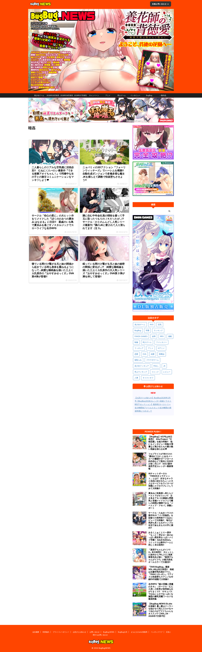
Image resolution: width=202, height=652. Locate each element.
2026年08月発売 (66, 95)
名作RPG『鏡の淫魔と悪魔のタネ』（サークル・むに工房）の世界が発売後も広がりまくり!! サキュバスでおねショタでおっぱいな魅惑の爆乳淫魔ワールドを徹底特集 (160, 591)
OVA (144, 354)
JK (164, 366)
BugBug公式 (122, 632)
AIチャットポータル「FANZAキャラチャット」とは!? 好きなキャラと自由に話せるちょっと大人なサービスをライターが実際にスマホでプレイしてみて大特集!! (160, 481)
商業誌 (161, 354)
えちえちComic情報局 (139, 632)
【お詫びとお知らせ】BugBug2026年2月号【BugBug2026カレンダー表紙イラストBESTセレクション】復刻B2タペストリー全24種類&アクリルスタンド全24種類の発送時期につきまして (153, 404)
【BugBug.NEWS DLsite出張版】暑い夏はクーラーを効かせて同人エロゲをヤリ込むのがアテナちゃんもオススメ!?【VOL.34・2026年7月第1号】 (160, 610)
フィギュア (139, 348)
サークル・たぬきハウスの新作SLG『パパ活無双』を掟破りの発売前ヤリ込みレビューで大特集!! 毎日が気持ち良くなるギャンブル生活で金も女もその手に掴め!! (160, 520)
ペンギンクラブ (156, 632)
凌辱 (154, 336)
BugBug (149, 95)
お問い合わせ (94, 632)
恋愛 (136, 354)
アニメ (107, 95)
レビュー (166, 372)
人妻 (136, 378)
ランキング (158, 330)
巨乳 (160, 324)
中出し (156, 366)
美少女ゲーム (39, 95)
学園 (147, 330)
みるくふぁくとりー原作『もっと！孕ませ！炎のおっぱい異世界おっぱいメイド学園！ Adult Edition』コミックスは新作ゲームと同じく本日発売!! (160, 538)
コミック (155, 372)
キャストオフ (148, 378)
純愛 (152, 354)
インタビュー (135, 95)
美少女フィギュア (142, 366)
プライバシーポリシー (61, 632)
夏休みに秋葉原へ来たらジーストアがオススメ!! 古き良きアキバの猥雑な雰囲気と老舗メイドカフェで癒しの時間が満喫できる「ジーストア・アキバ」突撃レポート (160, 500)
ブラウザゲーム (152, 360)
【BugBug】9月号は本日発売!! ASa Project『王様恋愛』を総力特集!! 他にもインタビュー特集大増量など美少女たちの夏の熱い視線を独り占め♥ (160, 442)
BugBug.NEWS (108, 632)
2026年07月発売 (80, 95)
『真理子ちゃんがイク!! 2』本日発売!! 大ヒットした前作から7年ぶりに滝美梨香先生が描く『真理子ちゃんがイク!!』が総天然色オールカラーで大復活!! (161, 555)
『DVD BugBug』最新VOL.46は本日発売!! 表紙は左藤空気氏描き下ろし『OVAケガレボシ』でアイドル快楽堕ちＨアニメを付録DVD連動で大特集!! (161, 573)
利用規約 (46, 632)
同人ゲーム (121, 95)
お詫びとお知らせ (79, 632)
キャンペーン (94, 95)
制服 (136, 342)
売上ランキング (141, 372)
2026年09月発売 (53, 95)
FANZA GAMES (141, 336)
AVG (151, 324)
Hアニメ (161, 348)
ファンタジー (161, 342)
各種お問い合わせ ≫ (160, 4)
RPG (162, 336)
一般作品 (163, 95)
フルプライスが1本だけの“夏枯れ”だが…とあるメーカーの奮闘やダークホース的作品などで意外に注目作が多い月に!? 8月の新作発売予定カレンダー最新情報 (160, 461)
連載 (170, 336)
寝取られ (138, 360)
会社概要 (35, 632)
